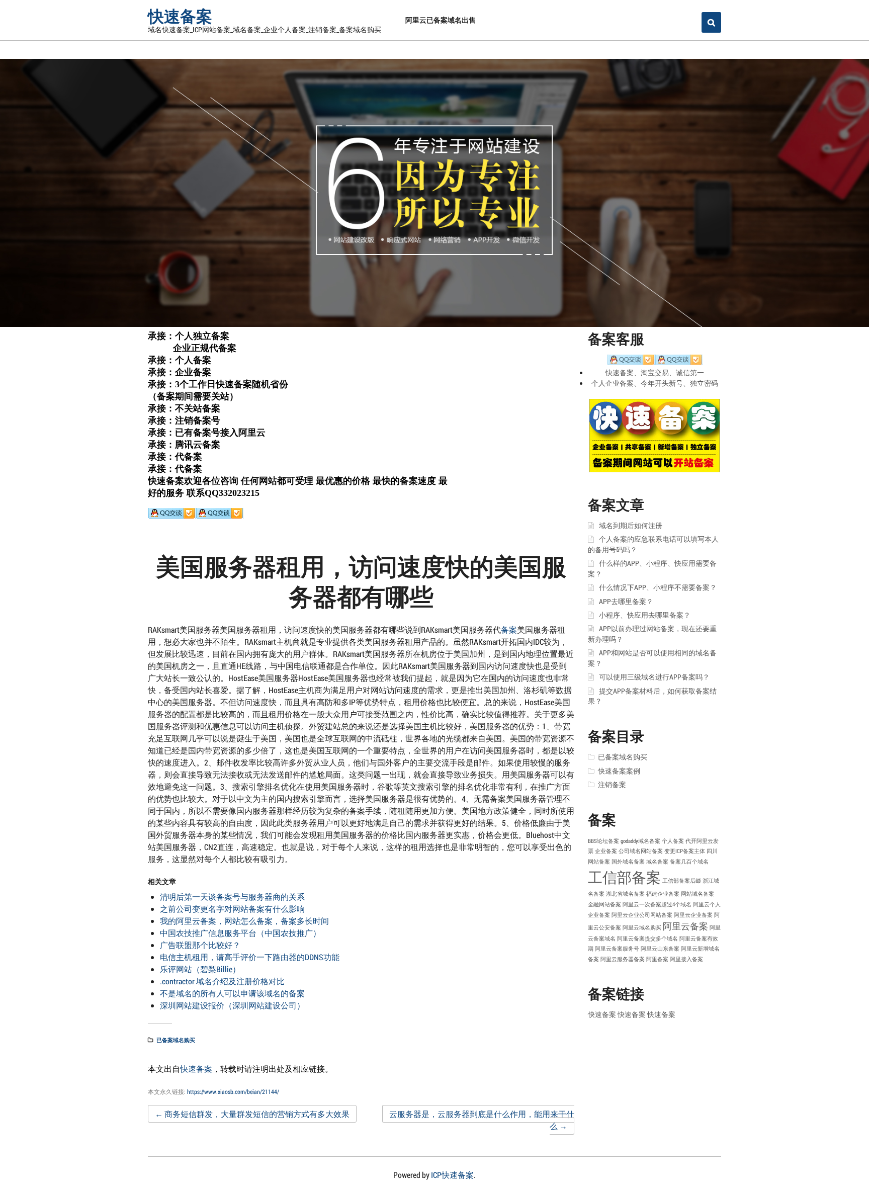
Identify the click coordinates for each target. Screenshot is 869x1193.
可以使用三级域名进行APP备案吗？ (654, 676)
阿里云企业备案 (693, 914)
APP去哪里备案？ (626, 601)
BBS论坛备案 (603, 840)
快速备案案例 (619, 771)
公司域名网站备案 (641, 851)
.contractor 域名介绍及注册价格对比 (222, 981)
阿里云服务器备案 (622, 959)
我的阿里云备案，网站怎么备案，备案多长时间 (244, 920)
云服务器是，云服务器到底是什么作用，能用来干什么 (481, 1120)
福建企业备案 (662, 893)
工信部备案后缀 (681, 880)
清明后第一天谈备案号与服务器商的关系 (232, 896)
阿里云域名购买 (642, 927)
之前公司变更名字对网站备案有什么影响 (232, 908)
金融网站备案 (604, 904)
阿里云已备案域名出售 (440, 20)
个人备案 (673, 840)
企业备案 (606, 851)
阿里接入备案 (686, 959)
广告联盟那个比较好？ (200, 945)
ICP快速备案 (452, 1174)
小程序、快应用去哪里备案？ (644, 615)
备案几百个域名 (689, 861)
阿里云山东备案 (660, 948)
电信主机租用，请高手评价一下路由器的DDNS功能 (249, 957)
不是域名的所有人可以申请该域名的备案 (232, 993)
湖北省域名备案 (625, 893)
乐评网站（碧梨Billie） (200, 969)
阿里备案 (657, 959)
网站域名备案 (697, 893)
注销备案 (612, 784)
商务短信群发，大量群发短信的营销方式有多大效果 (252, 1114)
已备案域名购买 (175, 1040)
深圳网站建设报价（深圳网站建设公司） (232, 1005)
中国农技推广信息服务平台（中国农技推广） (240, 932)
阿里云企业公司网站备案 (642, 914)
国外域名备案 (628, 861)
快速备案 (180, 16)
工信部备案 (624, 877)
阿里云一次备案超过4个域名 (657, 904)
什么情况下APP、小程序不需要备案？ (658, 587)
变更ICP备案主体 (684, 851)
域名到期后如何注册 (630, 525)
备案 (509, 629)
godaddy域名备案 (640, 840)
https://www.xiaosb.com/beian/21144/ (233, 1091)
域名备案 (657, 861)
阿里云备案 (685, 926)
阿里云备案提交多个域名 (647, 938)
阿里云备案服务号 (617, 948)
